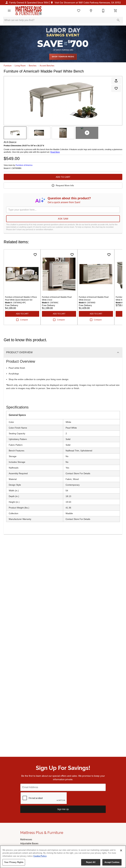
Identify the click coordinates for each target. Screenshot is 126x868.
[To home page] (28, 10)
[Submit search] (118, 20)
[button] (9, 10)
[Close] (121, 850)
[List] (78, 10)
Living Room (20, 65)
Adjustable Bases (29, 843)
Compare (24, 320)
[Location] (91, 10)
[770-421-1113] (103, 10)
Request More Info (65, 185)
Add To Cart (63, 177)
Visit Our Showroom (88, 2)
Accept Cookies (112, 862)
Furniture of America (24, 165)
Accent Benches (47, 65)
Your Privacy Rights (13, 862)
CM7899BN (16, 168)
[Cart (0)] (115, 10)
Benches (33, 65)
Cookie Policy (40, 856)
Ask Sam (63, 218)
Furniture (8, 65)
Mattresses (26, 839)
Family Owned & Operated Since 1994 (29, 2)
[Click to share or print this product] (116, 80)
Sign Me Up (63, 809)
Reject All (90, 862)
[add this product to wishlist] (116, 88)
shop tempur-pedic (63, 57)
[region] (63, 856)
